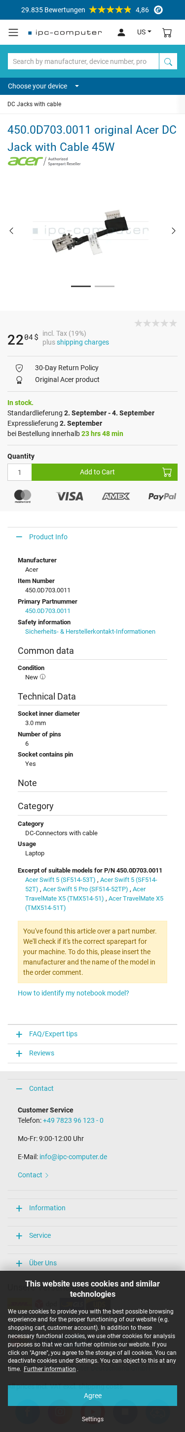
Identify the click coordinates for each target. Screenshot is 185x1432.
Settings (93, 1419)
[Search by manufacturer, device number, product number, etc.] (168, 61)
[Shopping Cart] (167, 32)
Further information (50, 1369)
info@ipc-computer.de (73, 1157)
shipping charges (83, 342)
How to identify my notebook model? (73, 993)
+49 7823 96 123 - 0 (73, 1120)
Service (40, 1235)
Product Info (48, 537)
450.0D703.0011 (48, 610)
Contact (41, 1088)
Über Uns (43, 1263)
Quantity (21, 456)
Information (47, 1208)
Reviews (41, 1053)
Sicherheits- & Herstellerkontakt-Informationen (90, 631)
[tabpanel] (92, 230)
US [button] (141, 32)
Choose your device (37, 86)
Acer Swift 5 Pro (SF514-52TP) (85, 889)
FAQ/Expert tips (53, 1034)
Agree (93, 1396)
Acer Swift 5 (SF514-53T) (60, 879)
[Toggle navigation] (13, 32)
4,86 (85, 10)
